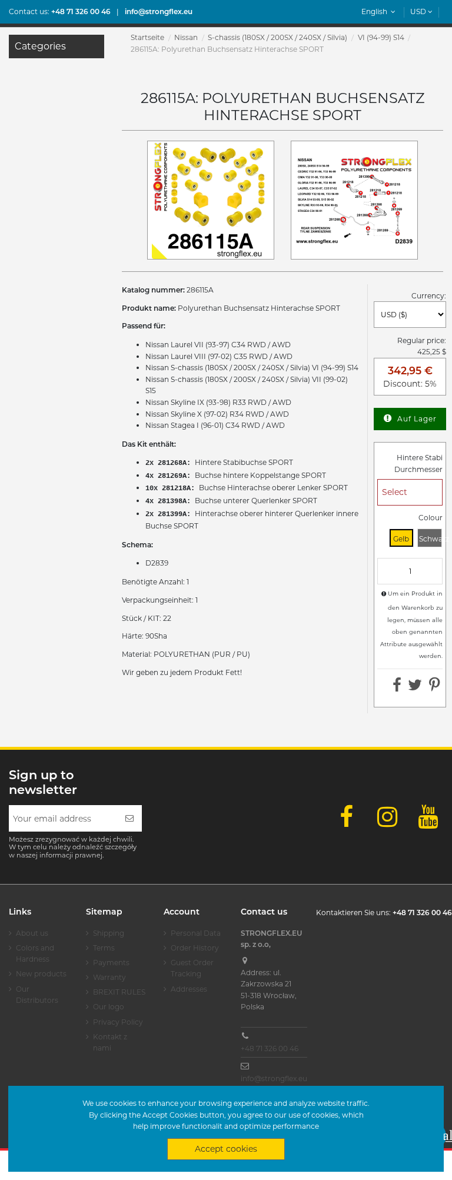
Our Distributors (37, 995)
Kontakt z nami (110, 1042)
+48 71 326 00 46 (269, 1048)
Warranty (109, 977)
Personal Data (196, 933)
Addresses (189, 989)
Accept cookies (226, 1149)
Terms (104, 947)
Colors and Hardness (35, 953)
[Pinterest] (434, 687)
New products (41, 973)
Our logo (108, 1006)
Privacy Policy (118, 1022)
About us (32, 933)
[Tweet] (415, 687)
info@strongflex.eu (274, 1078)
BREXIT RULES (119, 992)
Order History (195, 947)
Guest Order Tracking (192, 968)
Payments (111, 962)
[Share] (397, 687)
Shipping (108, 933)
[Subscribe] (129, 818)
